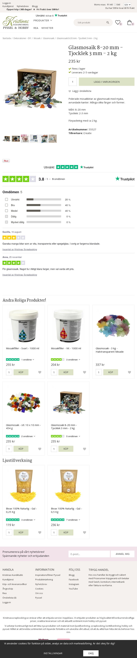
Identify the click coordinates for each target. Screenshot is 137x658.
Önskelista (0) (9, 597)
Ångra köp (8, 588)
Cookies (39, 588)
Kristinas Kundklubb (13, 574)
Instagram (74, 584)
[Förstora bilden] (32, 88)
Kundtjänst (8, 6)
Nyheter (47, 28)
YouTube (73, 588)
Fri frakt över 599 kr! (48, 9)
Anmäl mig (122, 553)
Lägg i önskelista (81, 91)
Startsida (7, 38)
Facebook (74, 579)
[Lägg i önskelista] (39, 372)
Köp (21, 372)
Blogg (35, 6)
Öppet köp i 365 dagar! (19, 9)
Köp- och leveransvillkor (15, 584)
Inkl (111, 4)
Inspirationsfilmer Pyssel (47, 574)
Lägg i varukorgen (107, 81)
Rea (35, 28)
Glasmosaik (48, 38)
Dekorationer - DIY (22, 38)
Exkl (118, 4)
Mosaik (37, 38)
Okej (91, 653)
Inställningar (53, 653)
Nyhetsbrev (23, 6)
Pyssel (38, 597)
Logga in (7, 3)
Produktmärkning (44, 579)
